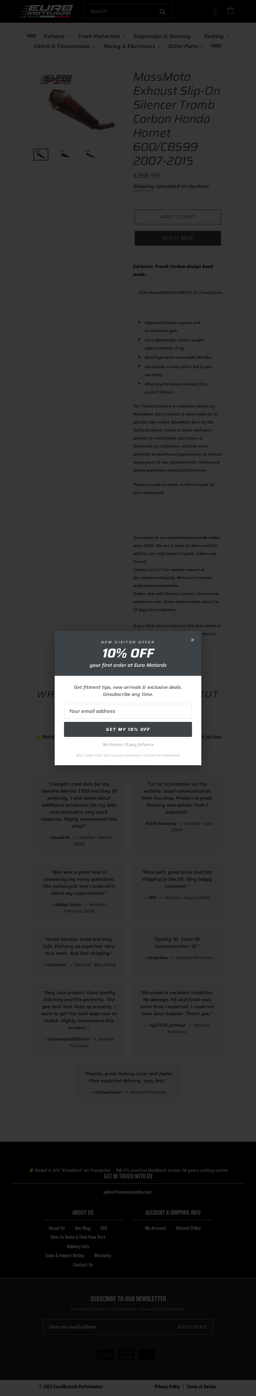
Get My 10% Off (128, 729)
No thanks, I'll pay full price (128, 744)
